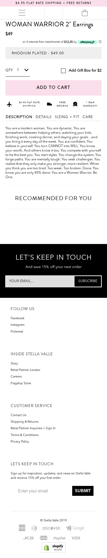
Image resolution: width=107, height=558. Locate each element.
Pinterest (17, 331)
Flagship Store (21, 383)
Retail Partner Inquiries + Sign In (33, 428)
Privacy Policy (20, 441)
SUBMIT (83, 491)
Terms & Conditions (24, 435)
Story (14, 363)
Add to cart (53, 88)
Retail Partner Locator (25, 370)
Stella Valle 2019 (55, 520)
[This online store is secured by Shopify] (54, 547)
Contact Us (18, 415)
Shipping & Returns (24, 421)
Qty (9, 70)
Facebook (17, 318)
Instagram (18, 325)
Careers (16, 376)
